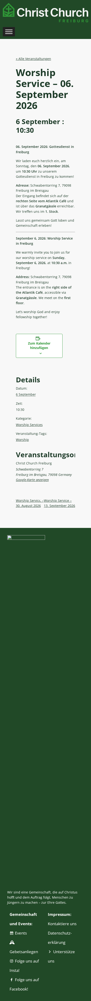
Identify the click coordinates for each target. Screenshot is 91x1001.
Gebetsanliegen (24, 951)
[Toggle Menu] (9, 31)
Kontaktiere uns (62, 923)
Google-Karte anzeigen (32, 480)
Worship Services (29, 424)
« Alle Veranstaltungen (33, 58)
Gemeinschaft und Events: (23, 919)
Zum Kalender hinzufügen (39, 345)
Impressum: (59, 914)
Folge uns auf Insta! (24, 965)
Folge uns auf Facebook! (24, 984)
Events (21, 933)
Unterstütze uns (61, 956)
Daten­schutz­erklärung (60, 937)
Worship (22, 439)
